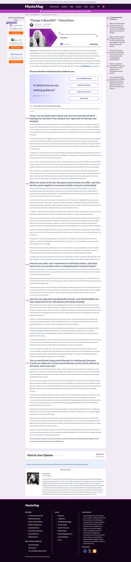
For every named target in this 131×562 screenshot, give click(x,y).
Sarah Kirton (46, 473)
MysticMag (85, 66)
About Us (61, 515)
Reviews (64, 6)
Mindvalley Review (34, 518)
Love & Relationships (83, 78)
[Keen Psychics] (16, 40)
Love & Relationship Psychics (37, 551)
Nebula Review (33, 537)
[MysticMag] (34, 7)
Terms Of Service (63, 528)
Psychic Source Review (35, 515)
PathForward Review (35, 525)
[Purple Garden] (16, 25)
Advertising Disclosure (65, 534)
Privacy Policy (62, 525)
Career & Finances (83, 85)
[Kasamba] (16, 54)
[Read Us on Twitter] (90, 551)
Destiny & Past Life (84, 92)
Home (26, 14)
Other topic (84, 98)
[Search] (98, 6)
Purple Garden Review (35, 522)
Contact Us (61, 518)
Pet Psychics (32, 548)
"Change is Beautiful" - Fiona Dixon (116, 18)
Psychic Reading (34, 14)
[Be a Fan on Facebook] (85, 551)
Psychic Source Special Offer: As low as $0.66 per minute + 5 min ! (67, 11)
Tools (86, 6)
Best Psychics (54, 6)
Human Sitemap (63, 537)
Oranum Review (33, 534)
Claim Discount (15, 33)
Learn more (93, 2)
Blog (71, 6)
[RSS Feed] (94, 551)
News (92, 6)
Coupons (78, 6)
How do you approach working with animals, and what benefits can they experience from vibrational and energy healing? (117, 68)
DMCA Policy (62, 531)
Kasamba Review (33, 528)
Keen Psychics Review (35, 531)
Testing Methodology (64, 522)
